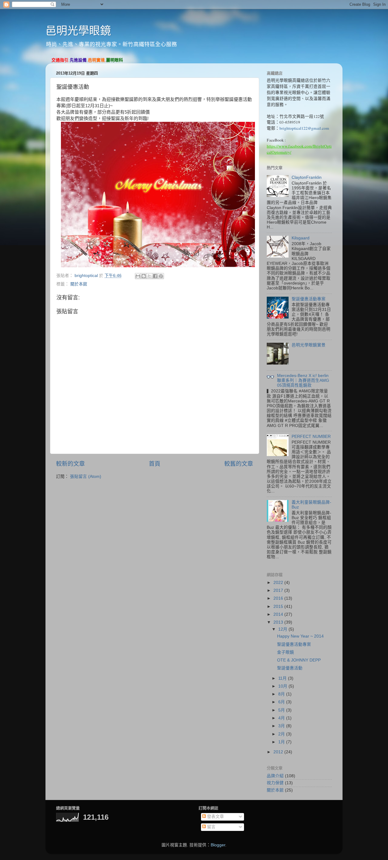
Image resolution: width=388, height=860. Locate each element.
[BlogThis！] (144, 276)
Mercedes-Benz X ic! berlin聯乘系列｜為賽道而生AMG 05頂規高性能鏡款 (303, 380)
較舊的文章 (238, 464)
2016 (278, 598)
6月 (282, 702)
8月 (282, 694)
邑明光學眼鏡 (78, 31)
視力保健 (275, 783)
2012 (278, 752)
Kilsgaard (300, 238)
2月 (282, 734)
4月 (282, 718)
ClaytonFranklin (307, 177)
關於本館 (78, 284)
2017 (278, 590)
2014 (278, 614)
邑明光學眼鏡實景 (309, 345)
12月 (283, 629)
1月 (282, 742)
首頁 (154, 464)
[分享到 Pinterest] (161, 276)
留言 (211, 827)
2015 (278, 606)
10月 (283, 686)
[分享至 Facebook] (155, 276)
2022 (278, 582)
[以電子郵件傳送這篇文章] (138, 276)
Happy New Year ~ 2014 (300, 636)
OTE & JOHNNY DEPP (299, 660)
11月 (283, 678)
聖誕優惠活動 (290, 668)
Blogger (218, 845)
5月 (282, 710)
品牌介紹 (275, 776)
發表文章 (215, 816)
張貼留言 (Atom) (85, 476)
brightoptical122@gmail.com (304, 128)
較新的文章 (70, 464)
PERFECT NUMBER (311, 436)
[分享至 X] (149, 276)
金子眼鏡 (285, 652)
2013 (278, 622)
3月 (282, 726)
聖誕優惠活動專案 (309, 299)
